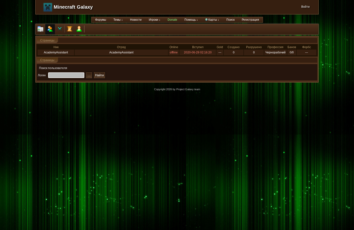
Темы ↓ (118, 19)
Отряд (121, 47)
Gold (220, 47)
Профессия (275, 47)
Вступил (197, 47)
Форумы (100, 19)
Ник (56, 47)
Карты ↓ (213, 19)
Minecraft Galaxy (73, 7)
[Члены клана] (50, 29)
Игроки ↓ (154, 19)
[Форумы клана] (69, 29)
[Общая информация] (40, 29)
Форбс (306, 47)
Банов (292, 47)
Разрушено (254, 47)
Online (174, 47)
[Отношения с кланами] (60, 29)
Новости (136, 19)
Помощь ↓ (191, 19)
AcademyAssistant (56, 52)
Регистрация (250, 19)
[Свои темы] (79, 29)
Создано (234, 47)
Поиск (230, 19)
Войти (305, 6)
